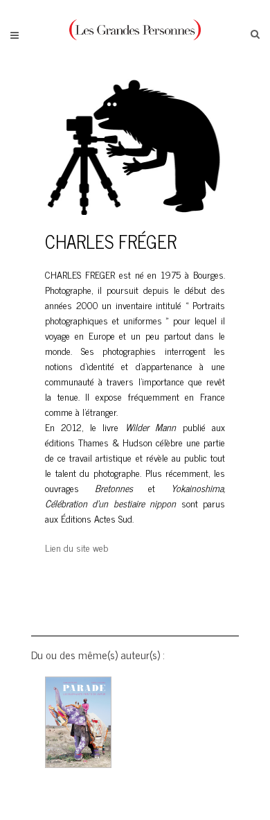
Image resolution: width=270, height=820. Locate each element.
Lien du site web (76, 547)
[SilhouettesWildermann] (135, 222)
